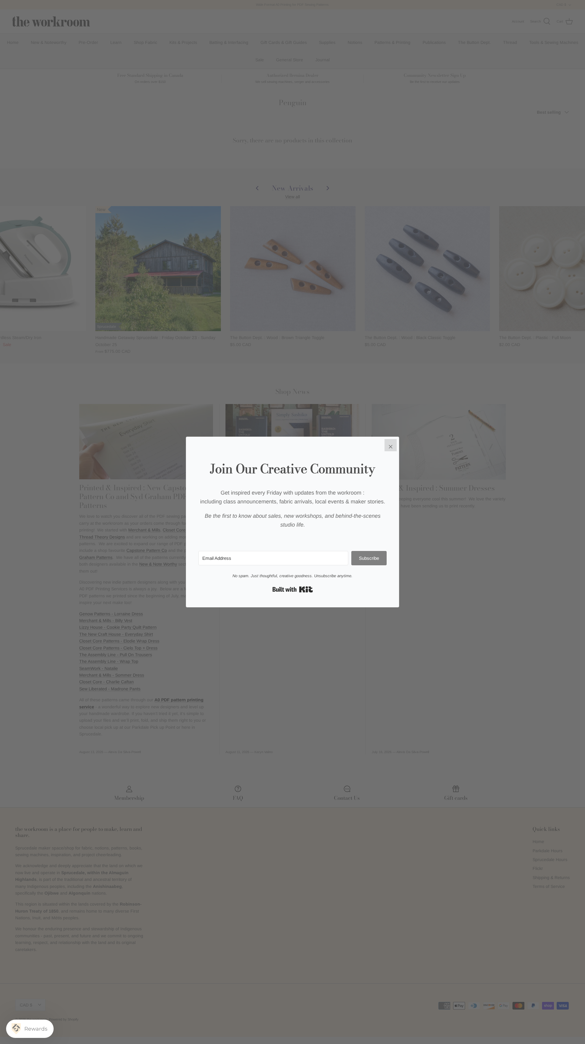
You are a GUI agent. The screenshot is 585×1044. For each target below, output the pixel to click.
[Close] (391, 445)
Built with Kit (292, 589)
